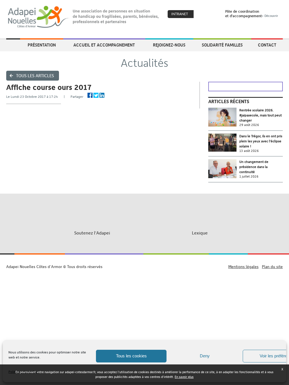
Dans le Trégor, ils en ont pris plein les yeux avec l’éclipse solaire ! (260, 141)
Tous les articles (35, 75)
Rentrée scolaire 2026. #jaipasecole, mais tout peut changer (260, 115)
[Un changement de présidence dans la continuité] (223, 168)
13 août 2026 (249, 151)
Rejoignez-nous (169, 44)
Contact (267, 44)
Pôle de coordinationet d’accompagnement (251, 13)
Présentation (42, 44)
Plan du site (272, 266)
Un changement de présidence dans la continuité (253, 167)
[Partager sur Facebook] (90, 95)
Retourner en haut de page (145, 261)
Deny (205, 355)
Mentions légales (243, 266)
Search (213, 14)
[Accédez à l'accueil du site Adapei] (13, 45)
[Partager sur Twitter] (95, 95)
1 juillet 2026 (249, 176)
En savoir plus (184, 377)
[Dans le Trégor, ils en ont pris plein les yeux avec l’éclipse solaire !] (223, 143)
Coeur (201, 14)
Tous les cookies (131, 355)
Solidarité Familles (222, 44)
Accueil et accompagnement (104, 44)
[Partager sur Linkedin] (101, 95)
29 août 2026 (249, 125)
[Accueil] (83, 17)
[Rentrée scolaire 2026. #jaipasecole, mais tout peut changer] (223, 117)
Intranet (179, 14)
